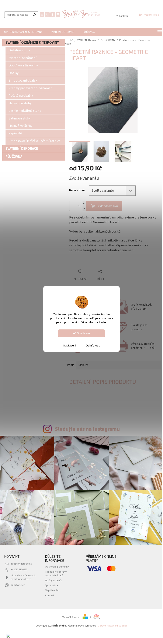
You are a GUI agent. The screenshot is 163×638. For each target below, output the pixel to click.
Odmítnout (93, 345)
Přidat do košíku (107, 206)
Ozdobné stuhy (19, 50)
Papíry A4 (15, 133)
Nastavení (69, 345)
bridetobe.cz (18, 585)
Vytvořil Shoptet (71, 617)
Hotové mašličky (20, 126)
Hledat (34, 14)
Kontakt (49, 595)
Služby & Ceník (53, 580)
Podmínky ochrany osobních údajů (56, 573)
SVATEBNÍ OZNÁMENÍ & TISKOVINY (32, 42)
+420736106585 (19, 569)
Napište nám (52, 590)
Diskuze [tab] (84, 365)
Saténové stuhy (20, 118)
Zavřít (91, 263)
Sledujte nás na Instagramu (87, 429)
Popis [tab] (70, 365)
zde (103, 322)
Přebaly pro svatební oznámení (31, 88)
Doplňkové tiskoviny (23, 65)
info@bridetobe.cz (21, 564)
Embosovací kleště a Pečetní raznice (34, 141)
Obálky (13, 73)
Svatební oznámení (22, 58)
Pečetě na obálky (21, 95)
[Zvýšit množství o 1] (84, 203)
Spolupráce (51, 585)
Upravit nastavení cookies (112, 626)
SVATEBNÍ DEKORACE (22, 148)
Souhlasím (83, 333)
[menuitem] (23, 32)
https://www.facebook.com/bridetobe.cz (23, 577)
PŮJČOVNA (14, 156)
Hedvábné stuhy (20, 103)
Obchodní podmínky (57, 567)
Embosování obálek (23, 80)
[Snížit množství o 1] (84, 208)
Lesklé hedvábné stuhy (25, 110)
